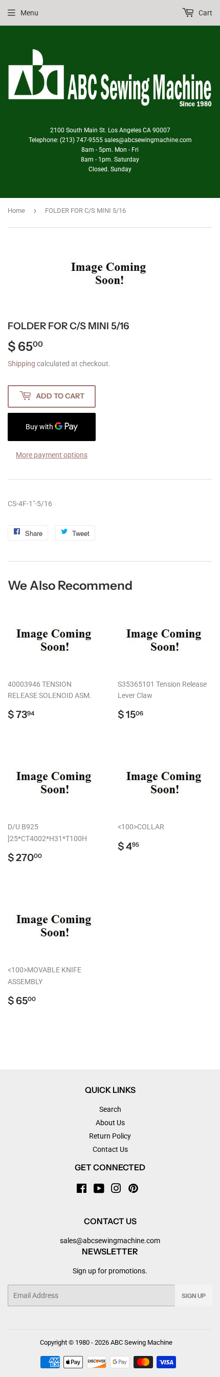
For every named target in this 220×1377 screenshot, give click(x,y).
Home (16, 210)
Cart (204, 13)
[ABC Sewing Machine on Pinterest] (133, 1190)
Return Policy (110, 1136)
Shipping (21, 364)
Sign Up (194, 1296)
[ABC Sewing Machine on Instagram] (116, 1190)
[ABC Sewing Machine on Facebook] (81, 1190)
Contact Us (110, 1149)
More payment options (51, 455)
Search (110, 1109)
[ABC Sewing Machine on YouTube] (99, 1190)
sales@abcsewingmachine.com (110, 1240)
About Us (110, 1123)
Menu (29, 13)
